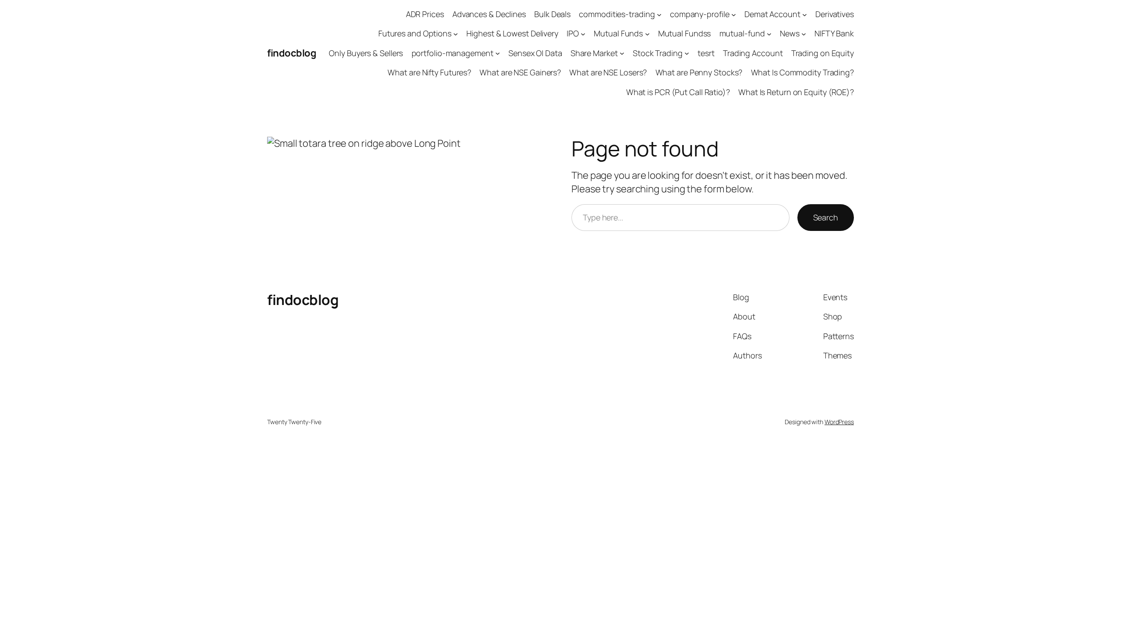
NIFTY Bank (834, 33)
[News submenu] (803, 34)
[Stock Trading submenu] (686, 53)
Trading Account (753, 53)
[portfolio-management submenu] (497, 53)
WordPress (839, 422)
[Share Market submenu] (622, 53)
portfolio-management (453, 53)
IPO (573, 33)
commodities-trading (617, 14)
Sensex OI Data (535, 53)
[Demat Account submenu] (804, 14)
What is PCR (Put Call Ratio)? (678, 92)
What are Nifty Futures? (429, 72)
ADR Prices (425, 14)
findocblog (291, 53)
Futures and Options (414, 33)
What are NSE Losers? (608, 72)
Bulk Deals (552, 14)
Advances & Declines (489, 14)
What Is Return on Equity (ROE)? (796, 92)
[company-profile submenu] (733, 14)
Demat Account (772, 14)
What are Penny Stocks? (699, 72)
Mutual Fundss (684, 33)
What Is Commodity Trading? (802, 72)
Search (825, 217)
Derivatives (834, 14)
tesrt (706, 53)
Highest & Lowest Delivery (512, 33)
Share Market (594, 53)
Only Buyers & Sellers (366, 53)
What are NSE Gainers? (520, 72)
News (790, 33)
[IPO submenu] (583, 34)
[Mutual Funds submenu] (647, 34)
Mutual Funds (618, 33)
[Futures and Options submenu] (455, 34)
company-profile (700, 14)
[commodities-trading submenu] (659, 14)
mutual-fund (742, 33)
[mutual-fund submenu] (769, 34)
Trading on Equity (822, 53)
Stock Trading (658, 53)
